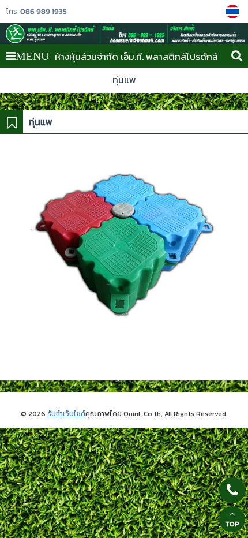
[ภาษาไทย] (234, 11)
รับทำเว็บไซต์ (66, 414)
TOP (232, 524)
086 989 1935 (43, 12)
